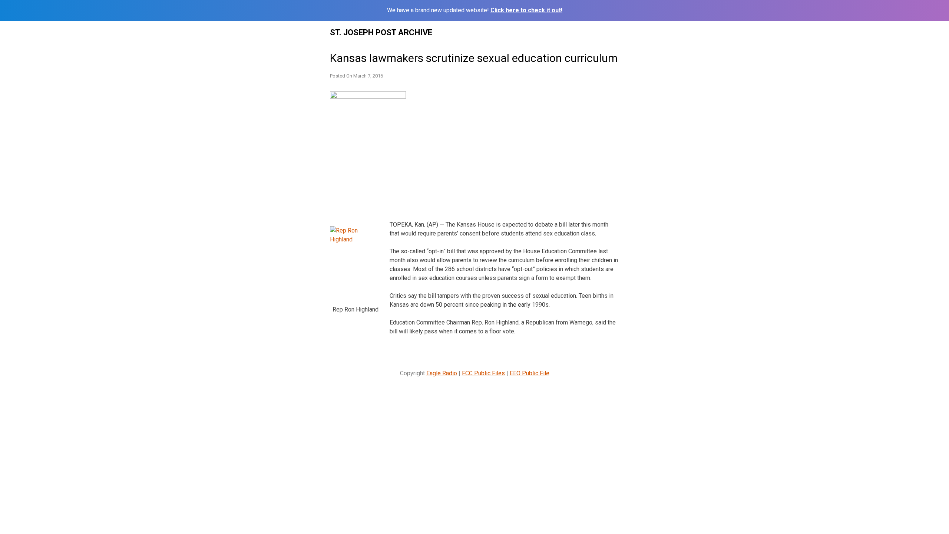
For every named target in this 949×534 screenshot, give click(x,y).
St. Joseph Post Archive (381, 32)
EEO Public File (529, 373)
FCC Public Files (483, 373)
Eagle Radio (441, 373)
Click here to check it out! (526, 10)
